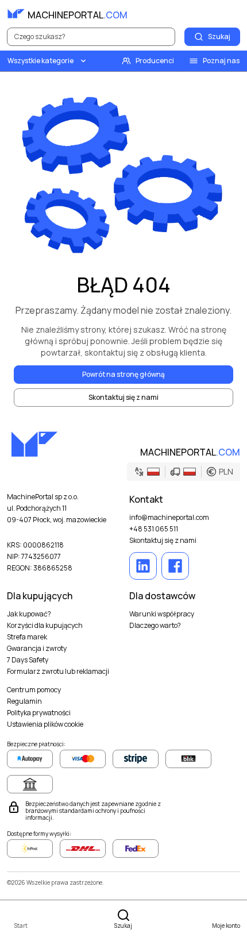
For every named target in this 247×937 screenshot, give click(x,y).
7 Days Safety (27, 660)
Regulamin (24, 701)
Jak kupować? (29, 614)
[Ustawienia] (205, 14)
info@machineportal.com (169, 517)
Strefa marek (27, 637)
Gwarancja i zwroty (37, 648)
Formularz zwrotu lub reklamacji (58, 671)
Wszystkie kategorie (40, 60)
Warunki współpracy (161, 614)
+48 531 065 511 (153, 529)
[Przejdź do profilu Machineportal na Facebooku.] (175, 566)
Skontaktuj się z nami (162, 540)
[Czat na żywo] (231, 14)
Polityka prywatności (39, 713)
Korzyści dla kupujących (45, 625)
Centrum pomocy (34, 690)
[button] (183, 471)
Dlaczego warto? (155, 625)
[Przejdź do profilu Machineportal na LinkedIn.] (143, 566)
